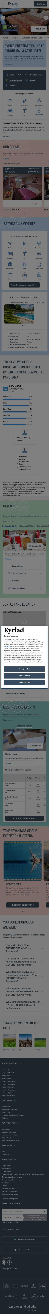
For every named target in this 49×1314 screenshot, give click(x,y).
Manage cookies (24, 669)
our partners (8, 646)
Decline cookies (24, 676)
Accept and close (24, 682)
